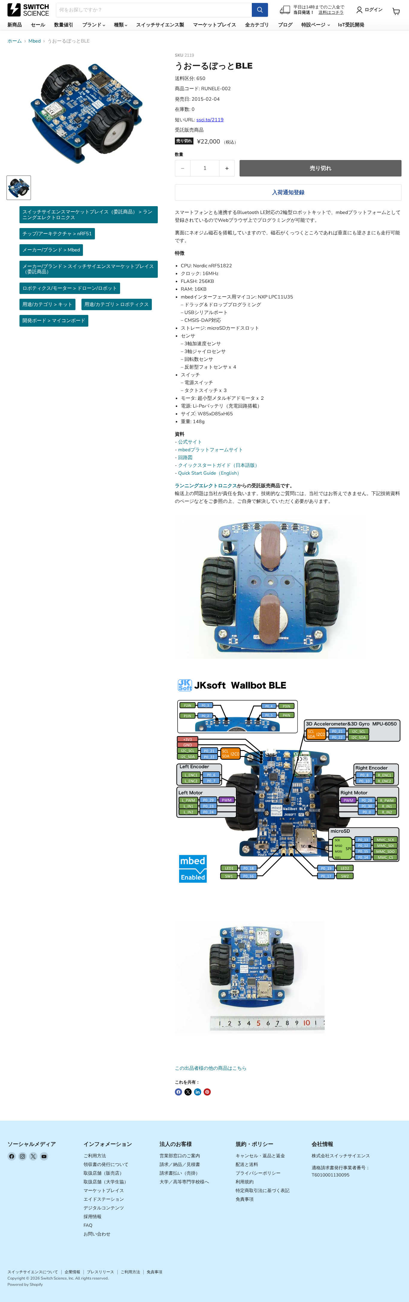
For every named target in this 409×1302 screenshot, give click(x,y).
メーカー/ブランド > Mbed (51, 250)
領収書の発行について (106, 1164)
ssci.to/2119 (210, 120)
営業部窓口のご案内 (180, 1156)
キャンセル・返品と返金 (260, 1156)
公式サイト (190, 442)
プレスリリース (100, 1272)
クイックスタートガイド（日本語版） (219, 465)
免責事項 (245, 1199)
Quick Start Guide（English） (210, 473)
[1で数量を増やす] (227, 168)
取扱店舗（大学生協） (106, 1182)
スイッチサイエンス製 (160, 25)
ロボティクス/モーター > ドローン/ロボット (69, 288)
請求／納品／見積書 (180, 1164)
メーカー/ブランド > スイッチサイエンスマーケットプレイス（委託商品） (88, 269)
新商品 (14, 25)
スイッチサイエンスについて (32, 1272)
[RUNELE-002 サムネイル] (19, 188)
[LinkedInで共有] (197, 1092)
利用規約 (245, 1182)
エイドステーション (104, 1199)
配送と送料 (247, 1164)
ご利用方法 (95, 1156)
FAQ (88, 1225)
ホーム (14, 41)
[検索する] (260, 10)
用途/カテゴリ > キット (47, 304)
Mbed (34, 41)
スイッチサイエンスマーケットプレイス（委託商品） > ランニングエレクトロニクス (87, 215)
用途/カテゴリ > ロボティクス (116, 304)
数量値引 (63, 25)
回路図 (185, 457)
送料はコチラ (331, 12)
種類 (119, 25)
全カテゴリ (257, 25)
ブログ (285, 25)
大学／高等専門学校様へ (184, 1182)
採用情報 (93, 1217)
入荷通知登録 (288, 192)
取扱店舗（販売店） (104, 1173)
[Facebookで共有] (178, 1092)
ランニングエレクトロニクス (206, 485)
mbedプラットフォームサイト (210, 449)
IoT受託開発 (351, 25)
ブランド (92, 25)
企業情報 (72, 1272)
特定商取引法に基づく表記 (263, 1191)
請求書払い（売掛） (180, 1173)
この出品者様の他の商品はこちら (211, 1068)
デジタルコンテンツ (104, 1208)
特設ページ (314, 25)
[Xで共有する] (188, 1092)
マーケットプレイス (214, 25)
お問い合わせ (97, 1234)
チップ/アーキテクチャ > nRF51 (57, 233)
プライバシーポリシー (258, 1173)
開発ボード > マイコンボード (53, 320)
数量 (179, 154)
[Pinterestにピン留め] (207, 1092)
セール (38, 25)
